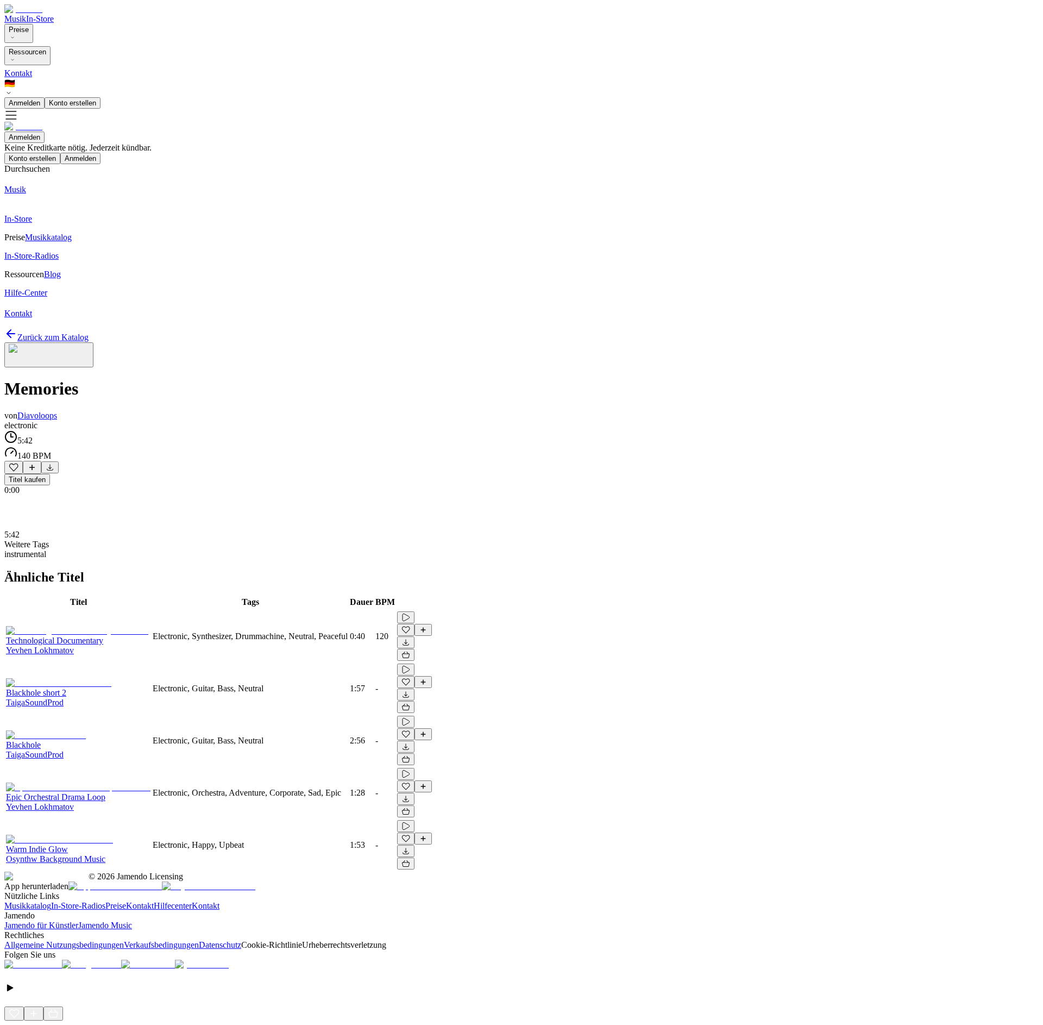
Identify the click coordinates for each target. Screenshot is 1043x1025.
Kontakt (18, 73)
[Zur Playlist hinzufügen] (32, 467)
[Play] (48, 354)
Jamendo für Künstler (41, 925)
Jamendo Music (105, 925)
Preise (19, 30)
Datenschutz (220, 944)
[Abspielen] (405, 617)
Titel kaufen (27, 480)
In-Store (40, 18)
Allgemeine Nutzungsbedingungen (64, 944)
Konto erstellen (72, 103)
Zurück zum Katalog (53, 337)
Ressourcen (27, 52)
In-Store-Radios (78, 905)
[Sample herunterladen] (50, 467)
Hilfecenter (173, 905)
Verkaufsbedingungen (161, 944)
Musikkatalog (27, 905)
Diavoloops (37, 415)
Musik (15, 18)
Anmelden (24, 103)
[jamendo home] (23, 9)
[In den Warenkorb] (405, 655)
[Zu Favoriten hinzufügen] (13, 467)
